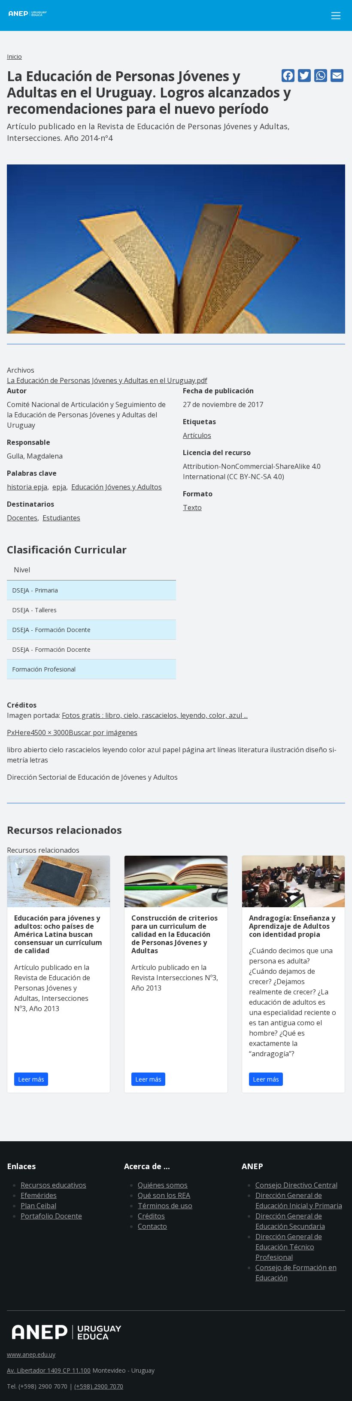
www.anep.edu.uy (31, 1354)
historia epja (27, 487)
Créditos (151, 1216)
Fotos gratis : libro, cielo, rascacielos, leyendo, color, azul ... (155, 715)
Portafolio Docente (51, 1216)
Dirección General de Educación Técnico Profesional (288, 1247)
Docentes (22, 518)
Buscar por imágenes (103, 732)
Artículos (197, 435)
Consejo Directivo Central (296, 1185)
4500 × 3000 (49, 732)
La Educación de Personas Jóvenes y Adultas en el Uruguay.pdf (107, 380)
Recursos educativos (53, 1185)
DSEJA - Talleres (34, 610)
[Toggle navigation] (336, 15)
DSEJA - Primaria (35, 590)
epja (59, 487)
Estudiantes (61, 518)
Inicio (14, 56)
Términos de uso (165, 1205)
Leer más (31, 1079)
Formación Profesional (44, 669)
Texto (192, 507)
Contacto (152, 1226)
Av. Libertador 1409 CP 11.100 (49, 1370)
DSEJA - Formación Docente (51, 630)
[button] (176, 248)
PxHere (18, 732)
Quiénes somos (163, 1185)
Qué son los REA (164, 1195)
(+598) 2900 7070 (98, 1386)
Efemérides (39, 1195)
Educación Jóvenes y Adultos (116, 487)
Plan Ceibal (38, 1205)
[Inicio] (32, 15)
